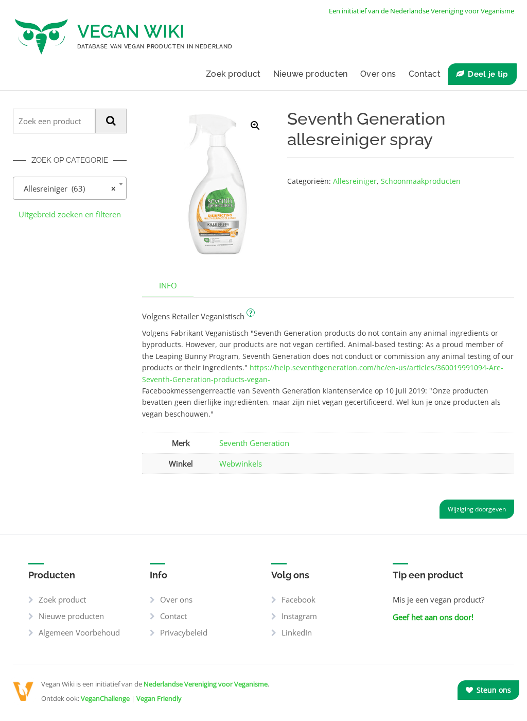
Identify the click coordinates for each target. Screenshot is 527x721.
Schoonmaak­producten (421, 181)
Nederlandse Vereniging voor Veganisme (206, 684)
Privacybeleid (183, 632)
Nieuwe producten (310, 74)
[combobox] (70, 188)
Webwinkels (240, 463)
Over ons (378, 74)
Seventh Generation (254, 443)
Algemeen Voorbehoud (79, 632)
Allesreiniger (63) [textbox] (66, 188)
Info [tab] (168, 285)
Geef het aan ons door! (433, 617)
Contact (425, 74)
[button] (255, 125)
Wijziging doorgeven (477, 509)
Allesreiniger (355, 181)
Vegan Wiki (131, 31)
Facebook (298, 599)
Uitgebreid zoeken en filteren (70, 214)
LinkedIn (297, 632)
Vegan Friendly (159, 698)
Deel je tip (488, 74)
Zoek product (233, 74)
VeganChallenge (105, 698)
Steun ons (493, 690)
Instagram (299, 616)
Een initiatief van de (421, 10)
